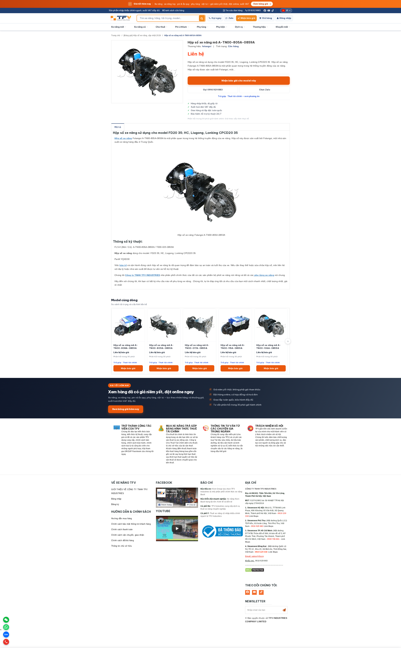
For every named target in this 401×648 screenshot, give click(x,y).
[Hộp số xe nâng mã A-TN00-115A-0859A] (235, 325)
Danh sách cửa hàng (174, 10)
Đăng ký (115, 504)
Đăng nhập (285, 18)
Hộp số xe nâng (123, 138)
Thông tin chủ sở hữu (121, 546)
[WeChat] (6, 620)
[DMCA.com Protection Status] (254, 570)
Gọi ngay (216, 18)
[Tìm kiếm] (202, 18)
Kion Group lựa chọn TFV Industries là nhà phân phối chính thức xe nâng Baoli (221, 492)
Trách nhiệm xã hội (269, 426)
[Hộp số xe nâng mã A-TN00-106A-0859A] (271, 325)
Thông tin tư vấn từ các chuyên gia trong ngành (225, 429)
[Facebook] (265, 10)
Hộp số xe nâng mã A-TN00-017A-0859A (197, 347)
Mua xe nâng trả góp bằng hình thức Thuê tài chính (181, 429)
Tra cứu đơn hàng (233, 10)
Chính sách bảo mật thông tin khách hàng (131, 524)
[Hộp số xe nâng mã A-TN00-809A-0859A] (163, 325)
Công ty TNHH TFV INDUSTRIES (142, 275)
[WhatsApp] (6, 627)
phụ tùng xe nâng (264, 275)
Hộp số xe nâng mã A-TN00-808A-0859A (125, 347)
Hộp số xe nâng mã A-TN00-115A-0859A (233, 347)
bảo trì (123, 265)
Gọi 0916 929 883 (213, 89)
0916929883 (254, 10)
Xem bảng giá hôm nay (125, 409)
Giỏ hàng (267, 18)
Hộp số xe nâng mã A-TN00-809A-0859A (161, 347)
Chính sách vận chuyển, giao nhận (127, 535)
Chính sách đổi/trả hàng (122, 540)
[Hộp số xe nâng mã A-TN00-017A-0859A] (199, 325)
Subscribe (284, 610)
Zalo (231, 18)
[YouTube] (269, 10)
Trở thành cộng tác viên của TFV (136, 427)
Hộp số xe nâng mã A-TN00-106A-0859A (268, 347)
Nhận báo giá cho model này (238, 80)
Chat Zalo (264, 89)
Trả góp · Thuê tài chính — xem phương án (238, 96)
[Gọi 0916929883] (6, 642)
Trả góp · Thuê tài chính (125, 362)
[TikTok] (272, 10)
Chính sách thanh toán (122, 529)
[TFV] (122, 18)
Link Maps (253, 516)
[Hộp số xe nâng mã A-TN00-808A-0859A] (128, 325)
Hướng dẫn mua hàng (121, 518)
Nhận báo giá (248, 18)
